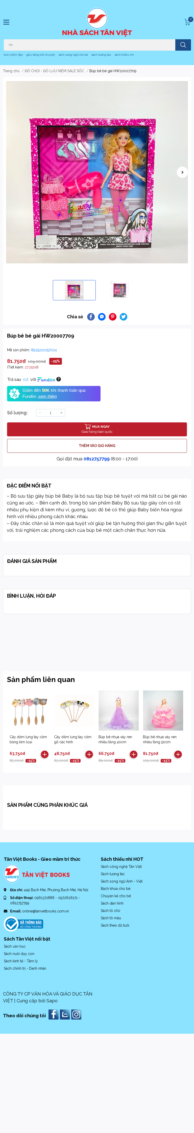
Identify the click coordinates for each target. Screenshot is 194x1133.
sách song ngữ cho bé (73, 54)
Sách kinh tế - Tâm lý (21, 961)
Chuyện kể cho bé (116, 896)
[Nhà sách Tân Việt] (97, 22)
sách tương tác (101, 54)
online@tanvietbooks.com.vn (45, 911)
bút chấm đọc (13, 54)
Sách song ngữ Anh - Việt (121, 881)
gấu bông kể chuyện (40, 54)
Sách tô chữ (110, 911)
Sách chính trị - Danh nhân (25, 968)
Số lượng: (17, 412)
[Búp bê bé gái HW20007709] (97, 172)
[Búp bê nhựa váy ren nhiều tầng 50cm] (163, 710)
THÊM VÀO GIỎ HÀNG (97, 446)
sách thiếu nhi (124, 54)
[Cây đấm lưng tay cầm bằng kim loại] (30, 710)
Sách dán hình (112, 903)
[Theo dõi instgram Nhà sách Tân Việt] (77, 1014)
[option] (97, 172)
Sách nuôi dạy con (19, 954)
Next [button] (182, 172)
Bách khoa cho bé (115, 889)
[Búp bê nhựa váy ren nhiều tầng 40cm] (119, 710)
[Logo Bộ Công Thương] (23, 924)
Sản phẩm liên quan (41, 679)
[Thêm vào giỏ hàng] (44, 754)
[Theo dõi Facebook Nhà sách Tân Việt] (54, 1014)
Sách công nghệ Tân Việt (121, 867)
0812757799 (97, 458)
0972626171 (68, 898)
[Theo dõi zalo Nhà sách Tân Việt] (65, 1014)
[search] (183, 45)
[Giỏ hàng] (187, 22)
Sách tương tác (113, 874)
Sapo (52, 1000)
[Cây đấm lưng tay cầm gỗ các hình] (74, 710)
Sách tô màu (111, 918)
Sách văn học (15, 946)
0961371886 (45, 898)
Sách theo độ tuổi (115, 925)
